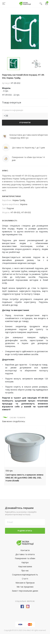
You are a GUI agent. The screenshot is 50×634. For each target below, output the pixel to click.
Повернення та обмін (25, 558)
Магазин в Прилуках (25, 582)
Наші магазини (25, 566)
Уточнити (25, 122)
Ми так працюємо (25, 586)
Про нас (25, 570)
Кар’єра (25, 562)
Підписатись (25, 531)
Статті (25, 578)
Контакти (25, 550)
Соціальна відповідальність (25, 574)
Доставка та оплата (25, 554)
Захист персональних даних (25, 590)
